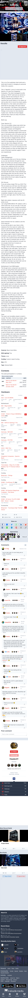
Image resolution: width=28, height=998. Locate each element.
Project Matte (5, 843)
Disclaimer (13, 981)
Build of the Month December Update (10, 937)
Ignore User (22, 876)
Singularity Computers (7, 456)
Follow (15, 751)
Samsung (3, 432)
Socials (11, 971)
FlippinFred (8, 687)
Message (14, 755)
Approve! (23, 46)
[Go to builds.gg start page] (4, 1)
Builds (14, 8)
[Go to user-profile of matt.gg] (3, 652)
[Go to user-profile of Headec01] (14, 745)
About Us (12, 978)
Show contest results (7, 376)
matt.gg (9, 651)
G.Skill (3, 414)
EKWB (3, 482)
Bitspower (4, 475)
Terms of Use (9, 979)
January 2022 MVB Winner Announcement (11, 933)
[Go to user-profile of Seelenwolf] (3, 569)
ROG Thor (8, 448)
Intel (2, 397)
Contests (9, 975)
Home (8, 8)
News (13, 968)
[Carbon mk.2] (21, 960)
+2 (18, 568)
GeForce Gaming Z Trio (11, 422)
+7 (18, 622)
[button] (24, 23)
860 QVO (10, 432)
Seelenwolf (8, 569)
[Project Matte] (14, 836)
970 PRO (10, 440)
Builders (21, 971)
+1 (18, 559)
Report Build (8, 876)
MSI (2, 406)
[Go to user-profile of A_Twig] (3, 548)
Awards (16, 971)
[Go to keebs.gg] (16, 1)
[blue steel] (14, 860)
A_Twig (7, 548)
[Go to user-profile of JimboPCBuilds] (3, 622)
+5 (18, 651)
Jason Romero (9, 600)
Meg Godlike (8, 406)
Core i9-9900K (9, 397)
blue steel (4, 868)
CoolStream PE (10, 482)
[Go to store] (25, 398)
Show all (24, 536)
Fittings (10, 475)
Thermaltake (4, 465)
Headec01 (14, 759)
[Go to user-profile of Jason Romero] (3, 600)
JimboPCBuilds (9, 622)
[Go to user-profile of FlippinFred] (3, 687)
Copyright (7, 981)
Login (25, 1)
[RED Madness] (9, 960)
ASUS (2, 448)
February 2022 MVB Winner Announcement (11, 929)
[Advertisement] (14, 811)
